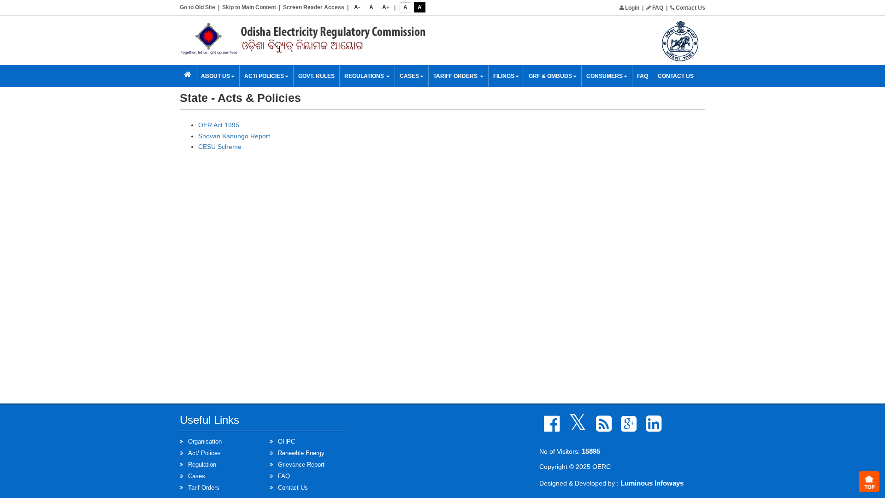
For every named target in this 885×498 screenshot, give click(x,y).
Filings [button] (503, 76)
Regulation (202, 464)
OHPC (286, 441)
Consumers (604, 76)
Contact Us (689, 8)
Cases (196, 476)
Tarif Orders (203, 487)
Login (631, 8)
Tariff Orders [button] (456, 76)
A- (357, 7)
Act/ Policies (264, 76)
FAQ (657, 8)
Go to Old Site (197, 7)
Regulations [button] (364, 76)
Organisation (205, 441)
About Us (215, 76)
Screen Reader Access (313, 7)
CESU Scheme (220, 146)
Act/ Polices (204, 453)
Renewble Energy (301, 453)
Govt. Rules (316, 76)
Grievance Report (301, 464)
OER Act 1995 (218, 125)
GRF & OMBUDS (550, 76)
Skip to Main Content (249, 7)
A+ (385, 7)
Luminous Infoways (652, 483)
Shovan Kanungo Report (234, 136)
